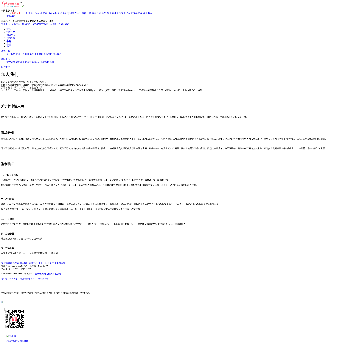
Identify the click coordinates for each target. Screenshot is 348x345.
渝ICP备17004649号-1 (9, 279)
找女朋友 (11, 32)
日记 (9, 43)
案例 (9, 40)
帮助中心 (15, 24)
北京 (25, 13)
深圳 (123, 13)
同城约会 (11, 38)
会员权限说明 (47, 62)
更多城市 (11, 16)
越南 (150, 13)
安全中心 (5, 24)
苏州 (69, 13)
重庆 (45, 13)
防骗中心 (33, 263)
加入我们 (57, 54)
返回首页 (61, 263)
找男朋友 (11, 35)
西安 (74, 13)
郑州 (109, 13)
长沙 (79, 13)
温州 (145, 13)
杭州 (55, 13)
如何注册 (20, 62)
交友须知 (11, 62)
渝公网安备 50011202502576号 (34, 279)
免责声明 (38, 54)
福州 (113, 13)
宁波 (99, 13)
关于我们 (5, 51)
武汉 (60, 13)
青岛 (94, 13)
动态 (9, 46)
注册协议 (29, 54)
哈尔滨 (129, 13)
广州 (40, 13)
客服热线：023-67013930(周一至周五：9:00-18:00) (45, 24)
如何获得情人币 (32, 62)
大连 (89, 13)
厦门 (118, 13)
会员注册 (51, 263)
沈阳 (84, 13)
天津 (30, 13)
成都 (50, 13)
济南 (140, 13)
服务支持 (5, 67)
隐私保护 (48, 54)
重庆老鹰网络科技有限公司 (48, 274)
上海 (35, 13)
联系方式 (20, 54)
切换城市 (10, 10)
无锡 (135, 13)
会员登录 (42, 263)
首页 (9, 29)
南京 (65, 13)
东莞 (104, 13)
